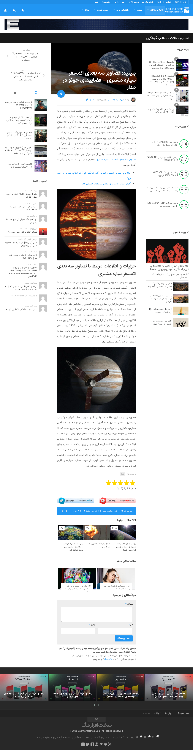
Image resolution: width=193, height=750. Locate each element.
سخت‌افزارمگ (183, 713)
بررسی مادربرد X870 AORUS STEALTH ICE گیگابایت (165, 174)
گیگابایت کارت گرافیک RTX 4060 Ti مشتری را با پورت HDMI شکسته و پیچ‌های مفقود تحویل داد (161, 80)
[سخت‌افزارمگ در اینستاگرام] (96, 744)
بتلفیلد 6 (106, 2)
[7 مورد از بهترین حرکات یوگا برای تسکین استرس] (180, 311)
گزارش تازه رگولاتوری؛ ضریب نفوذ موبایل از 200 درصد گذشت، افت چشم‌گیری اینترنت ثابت (18, 150)
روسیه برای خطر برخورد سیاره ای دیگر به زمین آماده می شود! (125, 547)
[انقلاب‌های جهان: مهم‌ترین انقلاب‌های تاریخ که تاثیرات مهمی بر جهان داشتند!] (167, 251)
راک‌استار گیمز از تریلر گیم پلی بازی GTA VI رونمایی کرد (20, 165)
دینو (96, 2)
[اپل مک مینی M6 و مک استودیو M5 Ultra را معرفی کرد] (182, 111)
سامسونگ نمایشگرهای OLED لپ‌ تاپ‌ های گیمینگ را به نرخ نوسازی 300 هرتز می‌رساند (161, 65)
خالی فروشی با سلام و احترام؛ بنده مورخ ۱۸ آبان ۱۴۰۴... (23, 256)
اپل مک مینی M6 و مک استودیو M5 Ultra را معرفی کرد (161, 111)
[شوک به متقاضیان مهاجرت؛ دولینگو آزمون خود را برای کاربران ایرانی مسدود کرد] (41, 120)
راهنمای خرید (122, 10)
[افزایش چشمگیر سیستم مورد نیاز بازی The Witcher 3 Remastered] (41, 105)
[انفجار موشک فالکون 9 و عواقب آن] (97, 532)
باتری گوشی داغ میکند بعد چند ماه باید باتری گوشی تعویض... (21, 244)
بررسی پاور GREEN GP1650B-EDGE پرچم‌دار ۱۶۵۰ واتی (165, 144)
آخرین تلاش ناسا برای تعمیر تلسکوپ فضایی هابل (106, 184)
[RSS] (110, 744)
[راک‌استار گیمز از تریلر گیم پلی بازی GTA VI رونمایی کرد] (41, 166)
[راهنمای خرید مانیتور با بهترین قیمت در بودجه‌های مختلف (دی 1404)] (120, 687)
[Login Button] (5, 10)
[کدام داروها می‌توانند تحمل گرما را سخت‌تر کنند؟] (116, 578)
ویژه (87, 10)
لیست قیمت (102, 10)
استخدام (146, 713)
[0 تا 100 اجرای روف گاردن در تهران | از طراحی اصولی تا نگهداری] (180, 298)
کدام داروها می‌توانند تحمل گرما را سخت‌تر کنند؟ (116, 587)
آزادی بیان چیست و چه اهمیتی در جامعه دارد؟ (162, 322)
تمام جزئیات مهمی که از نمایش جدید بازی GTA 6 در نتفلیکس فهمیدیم (95, 512)
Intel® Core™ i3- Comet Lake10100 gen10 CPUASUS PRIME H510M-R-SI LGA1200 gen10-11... (23, 272)
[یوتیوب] (117, 500)
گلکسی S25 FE (164, 2)
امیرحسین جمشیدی (116, 100)
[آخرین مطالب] (36, 93)
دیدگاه (129, 604)
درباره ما (168, 713)
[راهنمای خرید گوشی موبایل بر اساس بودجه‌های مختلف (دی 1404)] (169, 687)
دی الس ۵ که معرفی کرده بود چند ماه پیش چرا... (21, 221)
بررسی (139, 10)
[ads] (96, 24)
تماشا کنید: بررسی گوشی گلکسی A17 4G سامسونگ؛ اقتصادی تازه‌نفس (162, 189)
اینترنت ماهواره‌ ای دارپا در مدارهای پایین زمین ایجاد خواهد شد (73, 547)
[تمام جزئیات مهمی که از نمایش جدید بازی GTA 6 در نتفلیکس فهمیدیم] (41, 136)
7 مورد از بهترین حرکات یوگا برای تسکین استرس (160, 310)
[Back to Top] (96, 719)
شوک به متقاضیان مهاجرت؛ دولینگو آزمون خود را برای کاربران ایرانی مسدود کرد (18, 120)
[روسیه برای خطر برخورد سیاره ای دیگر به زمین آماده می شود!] (123, 532)
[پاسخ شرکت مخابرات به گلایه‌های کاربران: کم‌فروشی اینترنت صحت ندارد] (182, 96)
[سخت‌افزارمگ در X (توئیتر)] (87, 744)
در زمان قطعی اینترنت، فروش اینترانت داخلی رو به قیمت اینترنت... (21, 288)
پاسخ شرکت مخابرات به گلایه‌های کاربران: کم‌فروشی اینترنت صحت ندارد (160, 96)
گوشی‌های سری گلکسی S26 (141, 2)
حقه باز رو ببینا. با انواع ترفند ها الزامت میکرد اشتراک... (21, 195)
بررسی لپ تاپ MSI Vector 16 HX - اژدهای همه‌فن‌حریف (162, 204)
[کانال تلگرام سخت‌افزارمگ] (101, 744)
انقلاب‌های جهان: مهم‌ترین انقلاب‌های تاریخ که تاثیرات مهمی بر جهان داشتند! (169, 268)
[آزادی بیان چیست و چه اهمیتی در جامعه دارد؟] (180, 322)
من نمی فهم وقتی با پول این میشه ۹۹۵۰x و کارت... (22, 208)
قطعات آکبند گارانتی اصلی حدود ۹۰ (22, 232)
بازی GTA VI (180, 2)
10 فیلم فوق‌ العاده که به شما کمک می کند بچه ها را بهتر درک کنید (77, 589)
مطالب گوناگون (156, 38)
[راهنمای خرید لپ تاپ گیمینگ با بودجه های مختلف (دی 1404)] (24, 687)
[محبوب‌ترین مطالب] (15, 93)
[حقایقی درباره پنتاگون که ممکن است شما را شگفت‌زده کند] (180, 286)
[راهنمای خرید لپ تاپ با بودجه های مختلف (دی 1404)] (72, 687)
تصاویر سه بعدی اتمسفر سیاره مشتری (116, 160)
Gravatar (108, 659)
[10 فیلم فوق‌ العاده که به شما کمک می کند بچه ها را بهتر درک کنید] (77, 578)
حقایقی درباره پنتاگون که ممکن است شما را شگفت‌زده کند (160, 286)
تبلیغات (157, 713)
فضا (122, 474)
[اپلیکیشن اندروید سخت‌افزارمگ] (105, 744)
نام (131, 625)
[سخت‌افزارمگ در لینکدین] (83, 744)
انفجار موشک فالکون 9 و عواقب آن (98, 545)
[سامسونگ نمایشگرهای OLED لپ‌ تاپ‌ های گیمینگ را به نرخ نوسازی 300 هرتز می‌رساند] (182, 65)
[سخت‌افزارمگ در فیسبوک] (92, 744)
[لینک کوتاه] (87, 100)
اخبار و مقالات (156, 10)
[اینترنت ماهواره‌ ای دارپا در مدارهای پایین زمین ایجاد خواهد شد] (71, 532)
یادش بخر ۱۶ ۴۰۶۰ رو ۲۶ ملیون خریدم (21, 309)
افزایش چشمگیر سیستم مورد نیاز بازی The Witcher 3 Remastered (18, 105)
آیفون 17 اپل (119, 2)
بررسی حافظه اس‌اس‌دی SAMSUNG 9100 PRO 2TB (162, 159)
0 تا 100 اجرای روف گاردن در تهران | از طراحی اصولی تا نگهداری (160, 299)
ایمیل (92, 625)
